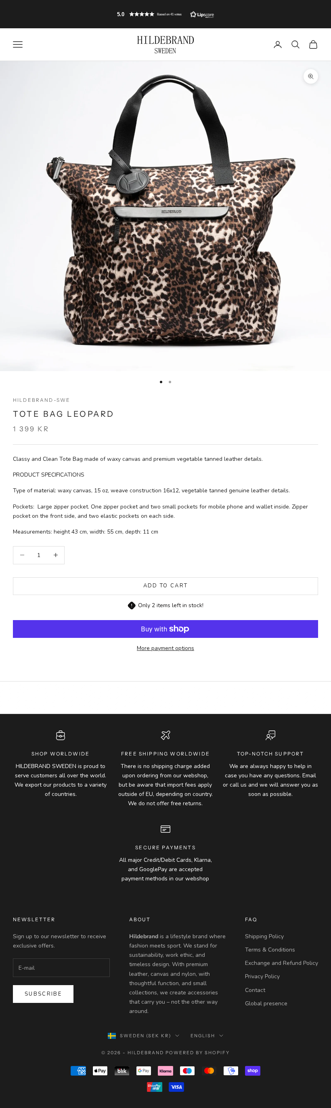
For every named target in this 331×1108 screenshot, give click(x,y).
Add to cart (165, 585)
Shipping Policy (264, 936)
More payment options (165, 648)
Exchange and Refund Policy (281, 963)
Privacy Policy (262, 976)
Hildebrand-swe (41, 400)
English (203, 1035)
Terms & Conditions (270, 950)
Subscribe (43, 994)
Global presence (266, 1003)
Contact (255, 990)
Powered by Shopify (198, 1052)
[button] (165, 14)
